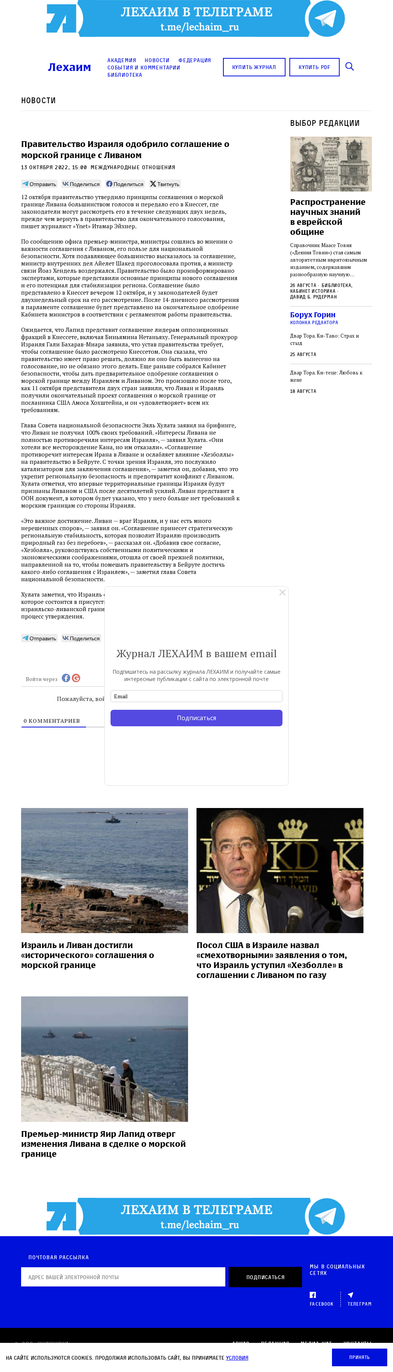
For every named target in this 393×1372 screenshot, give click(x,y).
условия (237, 1357)
